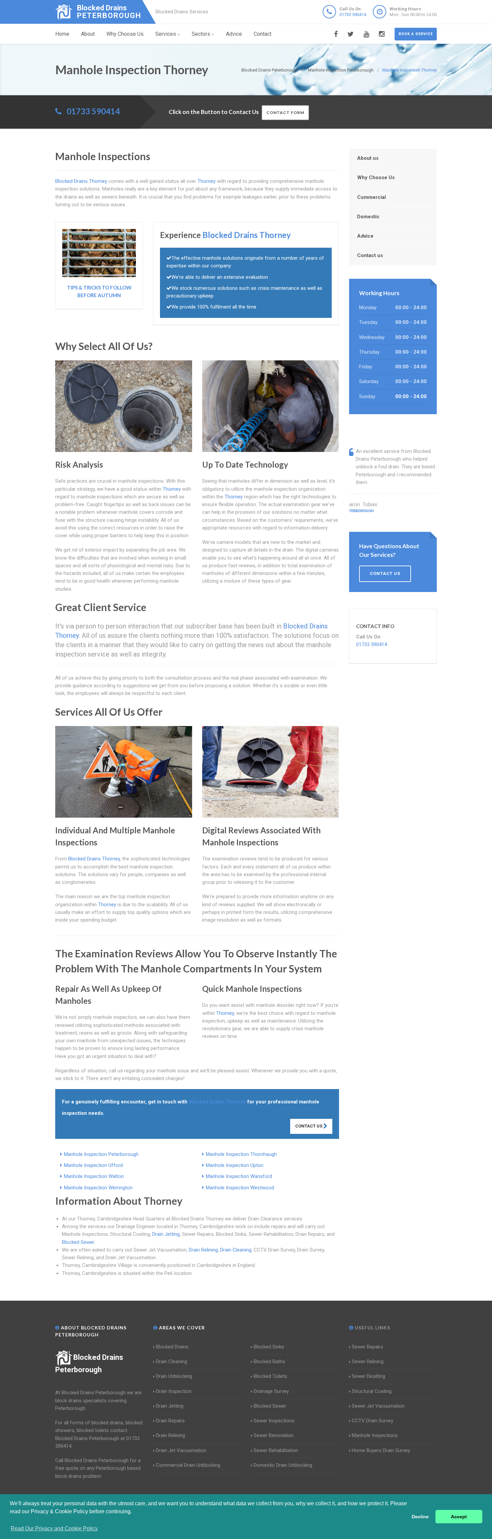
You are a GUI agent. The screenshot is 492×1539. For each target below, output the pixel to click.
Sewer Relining (368, 1361)
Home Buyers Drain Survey (381, 1450)
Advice (234, 34)
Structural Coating (372, 1391)
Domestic (368, 217)
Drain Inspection (173, 1391)
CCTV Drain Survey (372, 1421)
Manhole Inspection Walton (94, 1176)
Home (62, 34)
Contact (262, 34)
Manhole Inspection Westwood (240, 1188)
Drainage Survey (271, 1391)
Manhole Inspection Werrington (98, 1188)
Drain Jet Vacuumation (181, 1450)
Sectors (201, 34)
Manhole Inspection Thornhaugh (241, 1154)
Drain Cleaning (235, 1250)
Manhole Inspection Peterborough (101, 1154)
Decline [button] (420, 1516)
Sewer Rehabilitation (276, 1450)
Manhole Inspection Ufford (93, 1165)
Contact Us (309, 1126)
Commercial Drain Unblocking (188, 1465)
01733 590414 (352, 14)
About (88, 34)
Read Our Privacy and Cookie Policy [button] (54, 1528)
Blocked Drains (172, 1347)
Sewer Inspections (274, 1421)
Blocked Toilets (270, 1376)
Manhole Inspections (375, 1435)
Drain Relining (203, 1250)
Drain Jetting (166, 1234)
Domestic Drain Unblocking (283, 1465)
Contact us (370, 255)
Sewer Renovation (274, 1435)
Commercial (371, 197)
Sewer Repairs (367, 1347)
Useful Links (371, 1327)
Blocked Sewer (78, 1242)
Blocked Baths (269, 1361)
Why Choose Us (125, 34)
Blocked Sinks (269, 1347)
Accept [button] (459, 1516)
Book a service (416, 34)
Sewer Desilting (368, 1376)
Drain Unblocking (174, 1376)
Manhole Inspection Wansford (239, 1176)
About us (368, 158)
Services (165, 34)
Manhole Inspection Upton (234, 1165)
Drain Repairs (170, 1421)
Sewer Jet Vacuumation (378, 1406)
